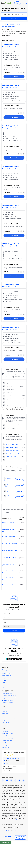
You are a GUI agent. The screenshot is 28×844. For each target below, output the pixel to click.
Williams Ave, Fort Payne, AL (12, 453)
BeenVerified (5, 24)
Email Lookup (5, 736)
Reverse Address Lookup (7, 738)
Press (3, 685)
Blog (3, 687)
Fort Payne (4, 26)
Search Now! (14, 630)
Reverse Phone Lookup (7, 733)
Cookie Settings (5, 842)
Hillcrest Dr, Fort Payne (8, 536)
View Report (14, 19)
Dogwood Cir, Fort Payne (8, 585)
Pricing (3, 678)
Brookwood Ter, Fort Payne (9, 543)
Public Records (5, 742)
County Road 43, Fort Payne (9, 550)
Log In (17, 3)
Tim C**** (9, 491)
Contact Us (4, 711)
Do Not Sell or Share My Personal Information (12, 718)
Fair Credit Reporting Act (19, 809)
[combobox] (14, 14)
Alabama (17, 24)
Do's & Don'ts (5, 713)
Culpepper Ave (11, 26)
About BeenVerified (6, 673)
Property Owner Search (7, 740)
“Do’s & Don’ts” (10, 820)
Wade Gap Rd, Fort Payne (9, 557)
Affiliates (4, 720)
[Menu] (26, 3)
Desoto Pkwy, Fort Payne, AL (12, 450)
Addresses (11, 24)
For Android (4, 700)
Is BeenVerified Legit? (7, 675)
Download (13, 695)
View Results (14, 76)
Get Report (19, 479)
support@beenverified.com (12, 758)
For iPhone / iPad (6, 695)
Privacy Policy (15, 831)
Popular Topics (5, 722)
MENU (23, 3)
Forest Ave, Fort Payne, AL (12, 447)
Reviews (4, 680)
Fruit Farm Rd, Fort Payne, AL (13, 457)
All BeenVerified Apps (7, 693)
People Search (5, 731)
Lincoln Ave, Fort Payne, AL (12, 444)
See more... (5, 37)
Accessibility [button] (4, 836)
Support (4, 709)
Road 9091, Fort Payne (8, 523)
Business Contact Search (7, 702)
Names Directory (5, 747)
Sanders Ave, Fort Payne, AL (12, 460)
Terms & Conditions (21, 820)
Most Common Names (7, 725)
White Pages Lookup (7, 745)
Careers (3, 682)
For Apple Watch (6, 698)
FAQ (3, 715)
